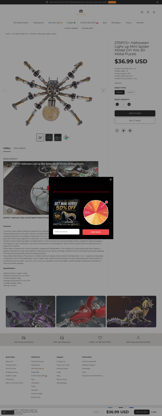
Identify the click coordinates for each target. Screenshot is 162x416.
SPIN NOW (96, 232)
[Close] (110, 179)
